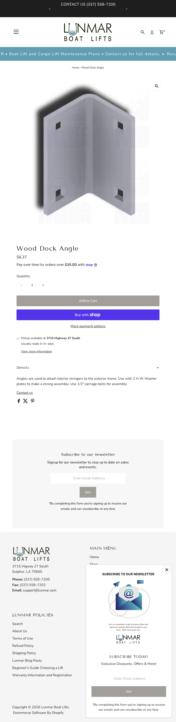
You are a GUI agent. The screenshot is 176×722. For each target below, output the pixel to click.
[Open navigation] (16, 32)
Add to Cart (88, 301)
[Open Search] (143, 32)
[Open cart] (161, 32)
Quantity (23, 276)
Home (75, 68)
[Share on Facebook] (19, 402)
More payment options (87, 326)
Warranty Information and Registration (42, 675)
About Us (19, 631)
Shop (94, 564)
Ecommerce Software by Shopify (38, 712)
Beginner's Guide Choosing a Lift (37, 668)
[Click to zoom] (157, 86)
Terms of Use (22, 638)
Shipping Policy (24, 653)
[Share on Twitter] (26, 402)
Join (88, 492)
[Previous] (50, 9)
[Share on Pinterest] (32, 402)
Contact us (25, 393)
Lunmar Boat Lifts (55, 707)
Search (17, 623)
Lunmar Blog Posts (27, 660)
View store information (36, 351)
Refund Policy (22, 645)
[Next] (126, 9)
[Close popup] (166, 569)
